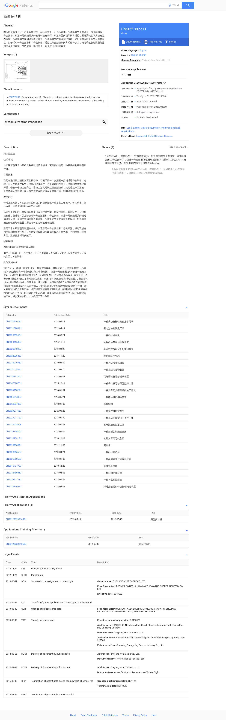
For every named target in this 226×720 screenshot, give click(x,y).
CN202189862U (14, 328)
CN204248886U (14, 472)
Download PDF (133, 41)
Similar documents (150, 127)
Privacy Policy (140, 715)
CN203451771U (14, 479)
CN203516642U (14, 486)
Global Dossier (155, 136)
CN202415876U (14, 431)
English (143, 50)
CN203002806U (14, 369)
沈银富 (134, 55)
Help (154, 715)
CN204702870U (14, 383)
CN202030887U (14, 445)
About (73, 715)
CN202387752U (14, 410)
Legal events (133, 127)
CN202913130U (14, 376)
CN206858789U (14, 404)
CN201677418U (14, 438)
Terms (125, 715)
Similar (172, 41)
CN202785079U (14, 321)
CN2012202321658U (16, 519)
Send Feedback (89, 715)
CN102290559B (13, 424)
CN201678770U (14, 465)
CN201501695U (14, 362)
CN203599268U (14, 335)
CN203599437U (14, 397)
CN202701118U (14, 417)
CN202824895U (14, 349)
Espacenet (141, 136)
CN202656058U (14, 459)
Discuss (168, 136)
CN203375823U (14, 390)
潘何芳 (142, 55)
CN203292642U (14, 355)
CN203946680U (14, 342)
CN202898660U (14, 452)
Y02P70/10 (15, 97)
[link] (56, 100)
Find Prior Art (155, 41)
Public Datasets (110, 715)
